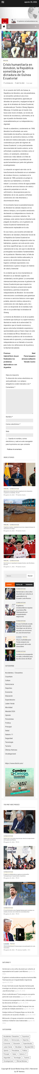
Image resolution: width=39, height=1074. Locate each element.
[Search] (35, 27)
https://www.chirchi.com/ (14, 763)
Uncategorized (10, 754)
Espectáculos (10, 700)
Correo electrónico (13, 424)
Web (7, 431)
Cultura (7, 680)
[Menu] (9, 26)
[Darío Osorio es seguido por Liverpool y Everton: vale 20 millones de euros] (19, 546)
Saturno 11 (9, 735)
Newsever (34, 1069)
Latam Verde (9, 704)
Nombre (9, 417)
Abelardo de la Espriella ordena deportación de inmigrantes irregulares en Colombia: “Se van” (18, 491)
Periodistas (9, 719)
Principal (5, 60)
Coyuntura (8, 677)
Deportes (8, 688)
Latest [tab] (9, 584)
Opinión (8, 715)
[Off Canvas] (3, 2)
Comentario (10, 387)
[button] (9, 26)
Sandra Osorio (21, 495)
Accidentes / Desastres (14, 673)
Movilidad (8, 707)
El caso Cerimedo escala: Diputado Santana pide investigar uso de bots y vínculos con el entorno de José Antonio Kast (24, 628)
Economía (19, 636)
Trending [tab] (29, 584)
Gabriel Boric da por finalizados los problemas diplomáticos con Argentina (11, 360)
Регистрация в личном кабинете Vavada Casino (28, 357)
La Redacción (9, 83)
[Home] (4, 26)
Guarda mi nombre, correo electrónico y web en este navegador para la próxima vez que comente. (19, 441)
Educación (9, 696)
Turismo (8, 746)
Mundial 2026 (10, 711)
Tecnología (9, 742)
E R (18, 842)
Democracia (9, 684)
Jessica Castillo (22, 950)
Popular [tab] (19, 584)
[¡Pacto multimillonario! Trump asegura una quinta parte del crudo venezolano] (10, 642)
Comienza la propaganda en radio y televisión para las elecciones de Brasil (24, 656)
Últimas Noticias (14, 488)
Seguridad (9, 738)
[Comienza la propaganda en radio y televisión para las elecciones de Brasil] (10, 655)
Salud (7, 731)
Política (25, 636)
